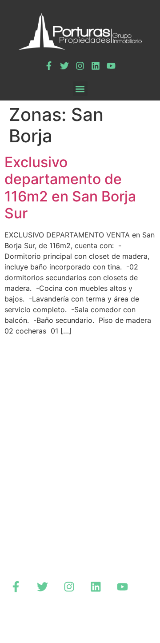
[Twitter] (64, 65)
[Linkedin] (95, 65)
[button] (80, 88)
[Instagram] (80, 65)
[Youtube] (111, 65)
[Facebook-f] (49, 65)
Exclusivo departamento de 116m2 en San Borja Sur (70, 187)
